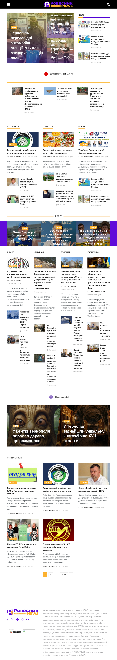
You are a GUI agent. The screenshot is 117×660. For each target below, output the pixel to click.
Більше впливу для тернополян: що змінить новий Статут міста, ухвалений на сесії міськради (71, 277)
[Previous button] (12, 241)
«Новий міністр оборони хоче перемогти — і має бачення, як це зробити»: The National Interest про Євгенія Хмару (98, 279)
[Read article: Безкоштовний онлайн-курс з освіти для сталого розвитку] (23, 139)
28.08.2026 (106, 364)
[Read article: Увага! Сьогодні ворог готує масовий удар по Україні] (50, 91)
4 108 (64, 574)
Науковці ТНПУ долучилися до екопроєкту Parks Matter (28, 200)
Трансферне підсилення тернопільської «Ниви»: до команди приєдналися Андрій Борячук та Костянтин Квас (93, 237)
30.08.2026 (25, 331)
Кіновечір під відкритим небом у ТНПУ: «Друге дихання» (25, 319)
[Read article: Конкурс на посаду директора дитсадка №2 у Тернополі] (84, 56)
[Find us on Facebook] (7, 619)
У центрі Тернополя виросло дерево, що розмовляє (31, 435)
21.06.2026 (95, 110)
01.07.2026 (62, 100)
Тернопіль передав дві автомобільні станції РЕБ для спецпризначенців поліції (27, 45)
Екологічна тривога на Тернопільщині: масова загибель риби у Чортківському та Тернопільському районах (45, 278)
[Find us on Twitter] (12, 619)
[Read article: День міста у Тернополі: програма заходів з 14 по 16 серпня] (48, 176)
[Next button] (105, 241)
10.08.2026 (61, 185)
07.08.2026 (61, 205)
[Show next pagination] (71, 574)
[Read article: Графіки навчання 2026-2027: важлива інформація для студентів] (58, 530)
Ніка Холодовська (97, 292)
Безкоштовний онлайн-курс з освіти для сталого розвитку (21, 151)
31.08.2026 (33, 63)
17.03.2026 (52, 350)
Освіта (12, 145)
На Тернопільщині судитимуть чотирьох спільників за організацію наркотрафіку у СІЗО (54, 336)
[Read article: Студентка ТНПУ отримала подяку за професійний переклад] (18, 262)
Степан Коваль (16, 157)
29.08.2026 (25, 364)
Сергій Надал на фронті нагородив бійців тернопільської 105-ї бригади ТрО (62, 42)
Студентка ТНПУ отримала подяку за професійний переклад (18, 274)
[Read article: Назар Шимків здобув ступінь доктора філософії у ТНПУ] (13, 182)
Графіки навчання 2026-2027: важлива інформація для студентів (56, 547)
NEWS (14, 27)
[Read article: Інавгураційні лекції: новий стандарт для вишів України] (84, 39)
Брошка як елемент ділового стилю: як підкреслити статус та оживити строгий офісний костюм (65, 196)
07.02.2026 (79, 372)
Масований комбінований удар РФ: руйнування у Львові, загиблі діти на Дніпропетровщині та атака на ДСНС (33, 98)
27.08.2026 (56, 63)
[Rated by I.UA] (29, 631)
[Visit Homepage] (58, 4)
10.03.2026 (52, 385)
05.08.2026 (69, 446)
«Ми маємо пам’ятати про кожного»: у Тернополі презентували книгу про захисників (26, 348)
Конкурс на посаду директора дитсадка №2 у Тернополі (100, 56)
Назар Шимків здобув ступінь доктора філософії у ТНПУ (28, 183)
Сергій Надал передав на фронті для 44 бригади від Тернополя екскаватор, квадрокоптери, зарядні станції (97, 97)
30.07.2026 (30, 113)
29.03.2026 (66, 289)
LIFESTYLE (49, 145)
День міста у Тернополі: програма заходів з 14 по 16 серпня (64, 177)
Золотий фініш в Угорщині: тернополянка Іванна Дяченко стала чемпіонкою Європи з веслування (59, 237)
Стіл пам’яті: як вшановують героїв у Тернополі (106, 329)
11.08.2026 (65, 157)
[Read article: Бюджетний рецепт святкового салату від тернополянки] (58, 139)
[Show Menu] (8, 4)
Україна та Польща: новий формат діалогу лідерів (100, 24)
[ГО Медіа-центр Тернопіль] (15, 631)
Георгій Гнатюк (19, 63)
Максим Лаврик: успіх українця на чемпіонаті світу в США (24, 235)
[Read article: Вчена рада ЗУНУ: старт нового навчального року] (93, 348)
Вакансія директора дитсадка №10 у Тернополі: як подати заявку (21, 491)
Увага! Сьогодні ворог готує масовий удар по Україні (64, 92)
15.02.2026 (79, 344)
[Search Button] (108, 4)
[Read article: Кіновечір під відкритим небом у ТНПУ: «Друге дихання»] (13, 314)
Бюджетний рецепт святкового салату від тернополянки (58, 151)
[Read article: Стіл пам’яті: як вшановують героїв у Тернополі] (93, 326)
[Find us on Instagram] (23, 619)
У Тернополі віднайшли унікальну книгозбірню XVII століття (84, 433)
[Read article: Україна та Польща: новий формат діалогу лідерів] (84, 25)
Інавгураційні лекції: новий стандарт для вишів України (100, 40)
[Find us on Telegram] (17, 619)
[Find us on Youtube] (27, 619)
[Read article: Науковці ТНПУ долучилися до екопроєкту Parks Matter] (13, 199)
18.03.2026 (39, 292)
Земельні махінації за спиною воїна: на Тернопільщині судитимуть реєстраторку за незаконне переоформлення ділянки (55, 368)
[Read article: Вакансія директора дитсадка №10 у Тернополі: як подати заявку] (23, 474)
